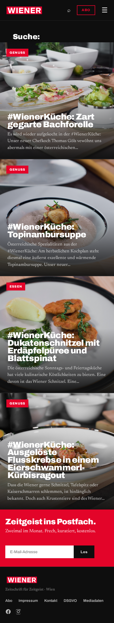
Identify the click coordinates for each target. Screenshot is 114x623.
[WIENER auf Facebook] (8, 612)
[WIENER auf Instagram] (18, 612)
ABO (86, 10)
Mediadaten (93, 601)
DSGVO (70, 601)
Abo (8, 601)
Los (84, 552)
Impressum (28, 601)
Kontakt (50, 601)
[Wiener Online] (24, 10)
